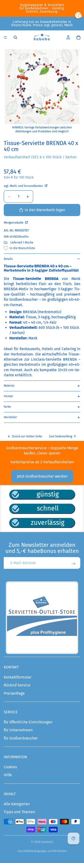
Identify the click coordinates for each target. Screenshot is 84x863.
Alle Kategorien (17, 804)
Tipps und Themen (19, 812)
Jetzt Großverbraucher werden (42, 476)
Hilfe (8, 775)
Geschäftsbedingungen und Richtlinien (42, 851)
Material (9, 385)
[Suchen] (15, 37)
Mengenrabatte (14, 222)
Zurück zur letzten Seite (27, 436)
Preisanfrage (14, 693)
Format (8, 396)
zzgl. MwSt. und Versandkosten (24, 186)
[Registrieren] (73, 564)
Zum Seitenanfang (60, 436)
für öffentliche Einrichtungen (28, 722)
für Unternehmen (18, 730)
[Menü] (5, 37)
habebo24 (47, 842)
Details (8, 259)
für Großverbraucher (21, 738)
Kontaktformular (18, 677)
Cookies (10, 767)
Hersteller (10, 417)
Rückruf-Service (17, 685)
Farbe (7, 406)
